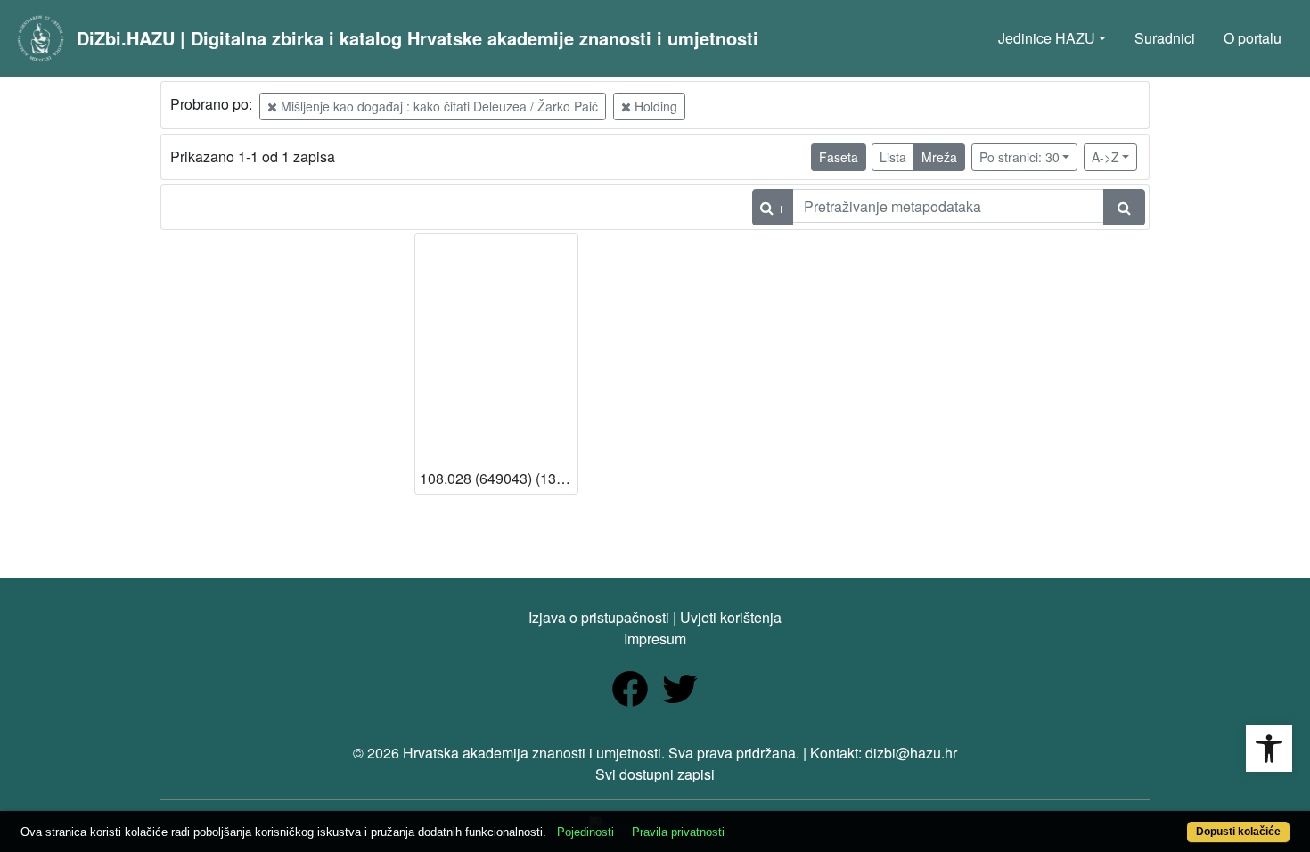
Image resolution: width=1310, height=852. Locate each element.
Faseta (838, 157)
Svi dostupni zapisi (655, 774)
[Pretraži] (1124, 207)
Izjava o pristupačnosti (598, 617)
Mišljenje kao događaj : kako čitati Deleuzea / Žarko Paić (437, 106)
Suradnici (1164, 38)
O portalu (1252, 38)
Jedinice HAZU (1046, 38)
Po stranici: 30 (1019, 157)
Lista (893, 157)
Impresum (655, 638)
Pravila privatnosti (678, 832)
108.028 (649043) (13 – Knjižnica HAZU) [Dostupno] (498, 478)
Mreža (939, 157)
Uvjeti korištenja (731, 617)
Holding (654, 106)
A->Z (1105, 157)
